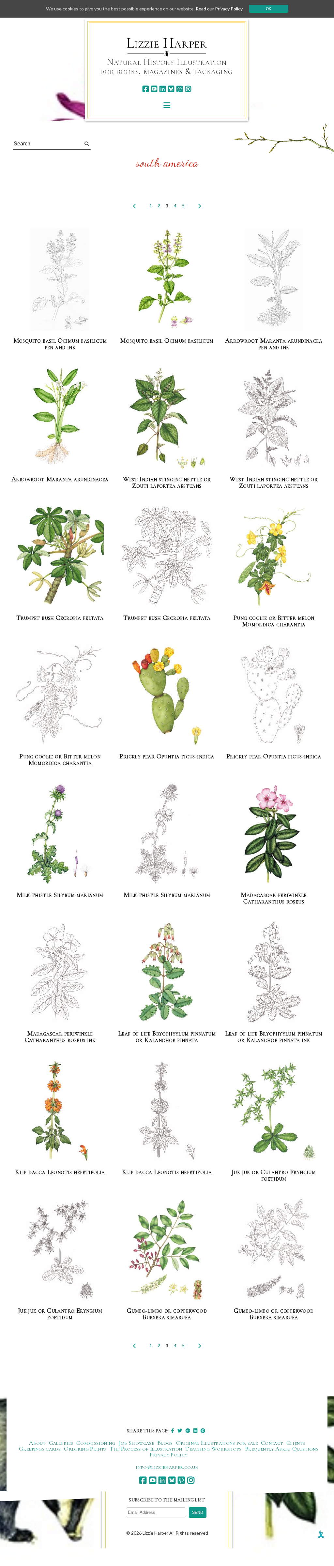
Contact (272, 1442)
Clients (295, 1442)
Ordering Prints (85, 1448)
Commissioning (95, 1442)
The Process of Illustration (146, 1448)
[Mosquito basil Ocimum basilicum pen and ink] (59, 280)
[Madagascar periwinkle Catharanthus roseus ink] (60, 972)
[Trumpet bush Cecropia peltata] (60, 557)
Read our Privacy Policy (219, 8)
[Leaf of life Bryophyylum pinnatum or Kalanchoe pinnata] (166, 972)
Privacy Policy (168, 1454)
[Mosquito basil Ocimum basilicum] (167, 280)
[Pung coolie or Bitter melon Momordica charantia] (273, 557)
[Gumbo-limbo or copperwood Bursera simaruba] (167, 1250)
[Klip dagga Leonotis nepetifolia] (60, 1111)
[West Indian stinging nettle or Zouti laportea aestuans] (167, 418)
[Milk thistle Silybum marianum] (60, 834)
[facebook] (146, 88)
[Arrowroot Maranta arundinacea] (60, 418)
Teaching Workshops (213, 1448)
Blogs (165, 1442)
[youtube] (154, 88)
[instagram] (188, 88)
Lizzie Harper (167, 43)
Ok (268, 9)
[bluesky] (171, 88)
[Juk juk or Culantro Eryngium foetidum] (274, 1111)
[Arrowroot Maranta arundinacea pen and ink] (274, 280)
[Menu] (166, 105)
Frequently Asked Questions (281, 1448)
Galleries (61, 1442)
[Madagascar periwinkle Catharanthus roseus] (274, 834)
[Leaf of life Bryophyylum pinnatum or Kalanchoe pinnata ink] (274, 972)
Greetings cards (40, 1448)
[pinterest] (179, 88)
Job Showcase (136, 1442)
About (37, 1442)
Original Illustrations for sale (217, 1442)
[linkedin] (162, 88)
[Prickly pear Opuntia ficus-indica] (167, 695)
